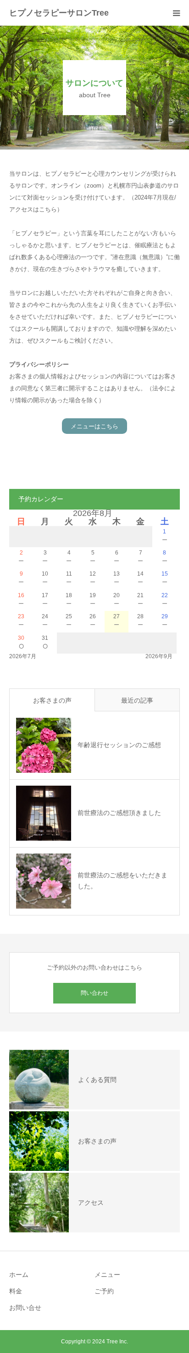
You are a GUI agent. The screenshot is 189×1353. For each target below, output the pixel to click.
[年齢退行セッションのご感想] (43, 745)
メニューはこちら (94, 426)
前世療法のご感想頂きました (119, 812)
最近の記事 (137, 700)
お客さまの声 (52, 700)
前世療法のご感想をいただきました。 (122, 880)
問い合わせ (94, 993)
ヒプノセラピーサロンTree (59, 13)
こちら (48, 209)
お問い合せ (25, 1307)
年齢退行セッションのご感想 (119, 745)
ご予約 (104, 1291)
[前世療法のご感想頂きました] (43, 813)
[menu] (176, 13)
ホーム (18, 1274)
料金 (15, 1291)
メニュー (107, 1274)
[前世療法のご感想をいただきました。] (43, 881)
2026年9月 (158, 656)
